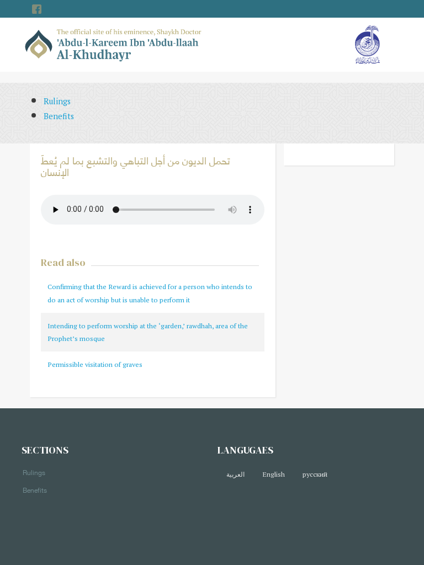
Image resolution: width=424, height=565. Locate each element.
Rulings (57, 101)
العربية (235, 474)
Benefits (59, 116)
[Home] (113, 44)
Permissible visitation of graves (94, 364)
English (273, 474)
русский (315, 474)
